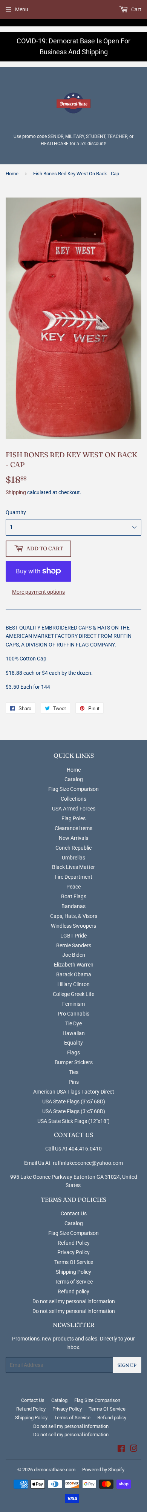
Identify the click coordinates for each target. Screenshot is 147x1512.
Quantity (16, 512)
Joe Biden (73, 955)
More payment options (38, 592)
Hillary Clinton (73, 984)
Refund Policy (74, 1243)
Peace (73, 887)
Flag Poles (73, 818)
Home (12, 173)
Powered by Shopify (103, 1469)
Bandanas (73, 906)
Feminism (73, 1004)
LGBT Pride (73, 936)
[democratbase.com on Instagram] (134, 1449)
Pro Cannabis (73, 1014)
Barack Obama (73, 974)
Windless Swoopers (73, 926)
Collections (73, 799)
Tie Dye (73, 1023)
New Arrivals (73, 838)
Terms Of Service (73, 1262)
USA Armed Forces (73, 809)
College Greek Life (73, 994)
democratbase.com (54, 1469)
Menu (21, 9)
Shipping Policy (73, 1272)
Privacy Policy (73, 1252)
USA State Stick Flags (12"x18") (73, 1121)
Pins (74, 1082)
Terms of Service (74, 1282)
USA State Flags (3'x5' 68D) (73, 1101)
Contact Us (74, 1213)
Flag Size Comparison (73, 789)
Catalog (73, 779)
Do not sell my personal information (73, 1301)
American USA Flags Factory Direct (73, 1092)
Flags (73, 1052)
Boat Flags (73, 896)
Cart (135, 9)
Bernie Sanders (73, 945)
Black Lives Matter (73, 867)
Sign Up (127, 1365)
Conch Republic (73, 848)
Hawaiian (74, 1033)
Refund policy (73, 1291)
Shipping (16, 492)
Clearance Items (73, 828)
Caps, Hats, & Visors (73, 916)
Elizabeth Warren (73, 965)
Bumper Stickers (74, 1062)
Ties (73, 1072)
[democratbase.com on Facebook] (121, 1449)
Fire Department (73, 877)
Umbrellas (73, 858)
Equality (73, 1043)
